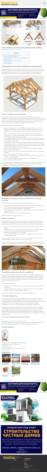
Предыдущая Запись (7, 380)
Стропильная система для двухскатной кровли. (11, 55)
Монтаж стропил (7, 59)
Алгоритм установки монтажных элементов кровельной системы (16, 57)
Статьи (14, 49)
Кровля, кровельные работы (7, 49)
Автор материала (7, 63)
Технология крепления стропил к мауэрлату (12, 60)
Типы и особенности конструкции (10, 56)
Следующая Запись (40, 380)
